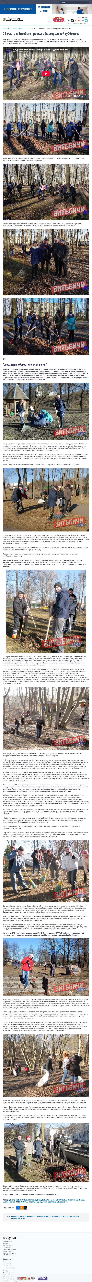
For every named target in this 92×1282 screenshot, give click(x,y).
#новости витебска (27, 1216)
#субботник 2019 (18, 1218)
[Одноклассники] (22, 1208)
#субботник (56, 1216)
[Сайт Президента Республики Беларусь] (22, 1280)
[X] (25, 1208)
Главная (6, 28)
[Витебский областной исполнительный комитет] (32, 1280)
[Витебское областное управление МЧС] (42, 1280)
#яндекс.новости (43, 1216)
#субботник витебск (71, 1216)
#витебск (15, 1216)
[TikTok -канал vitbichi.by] (72, 21)
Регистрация (85, 17)
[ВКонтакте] (18, 1208)
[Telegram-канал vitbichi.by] (86, 21)
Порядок (5, 1259)
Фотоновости (18, 28)
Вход (79, 17)
